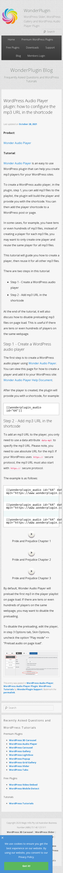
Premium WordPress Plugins (37, 39)
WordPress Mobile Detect (24, 788)
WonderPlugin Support (29, 689)
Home (11, 39)
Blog (18, 55)
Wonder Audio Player (17, 143)
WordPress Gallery (20, 751)
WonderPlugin (37, 10)
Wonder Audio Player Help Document (28, 380)
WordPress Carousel (21, 747)
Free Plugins (12, 47)
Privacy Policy (26, 857)
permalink (9, 692)
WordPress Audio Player (40, 683)
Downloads (32, 47)
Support (50, 47)
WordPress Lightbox (21, 754)
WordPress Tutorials (21, 803)
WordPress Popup (19, 758)
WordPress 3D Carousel (22, 740)
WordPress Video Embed (23, 784)
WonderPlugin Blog (31, 70)
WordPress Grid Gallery (22, 762)
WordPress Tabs (18, 769)
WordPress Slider (19, 766)
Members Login (36, 55)
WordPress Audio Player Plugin (21, 686)
